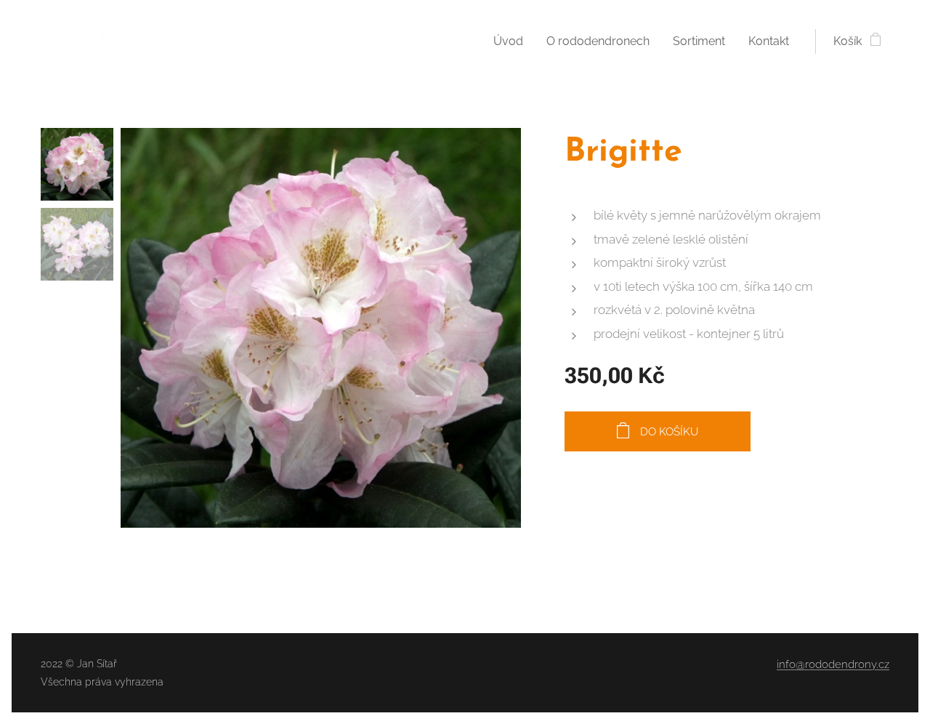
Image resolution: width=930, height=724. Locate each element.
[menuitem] (512, 41)
